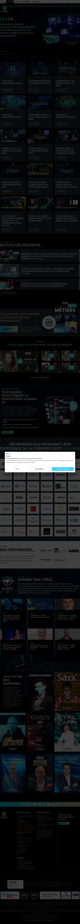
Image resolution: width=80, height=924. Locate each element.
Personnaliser (39, 469)
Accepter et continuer (63, 469)
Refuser (17, 469)
